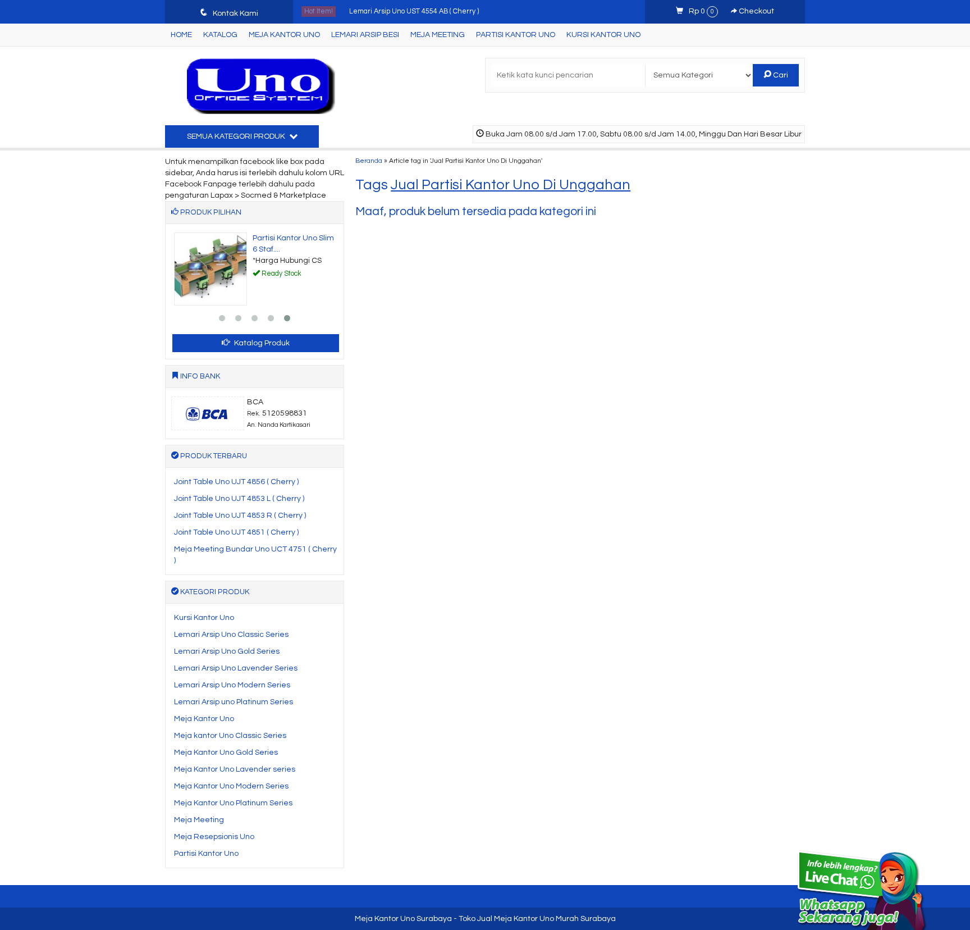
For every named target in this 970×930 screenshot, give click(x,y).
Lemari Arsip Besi (365, 35)
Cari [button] (779, 75)
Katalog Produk (261, 343)
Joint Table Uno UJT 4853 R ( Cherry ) (240, 515)
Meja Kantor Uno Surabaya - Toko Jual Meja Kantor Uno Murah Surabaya (485, 919)
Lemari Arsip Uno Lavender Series (236, 668)
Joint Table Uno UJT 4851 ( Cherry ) (236, 532)
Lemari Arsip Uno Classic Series (231, 635)
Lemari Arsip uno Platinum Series (233, 702)
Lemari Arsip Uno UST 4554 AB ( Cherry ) (414, 11)
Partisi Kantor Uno (515, 35)
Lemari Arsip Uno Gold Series (227, 651)
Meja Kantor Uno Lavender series (234, 769)
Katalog (220, 35)
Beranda (368, 160)
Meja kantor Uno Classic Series (230, 736)
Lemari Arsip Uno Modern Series (232, 685)
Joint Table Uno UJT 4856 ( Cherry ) (236, 482)
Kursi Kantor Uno (603, 35)
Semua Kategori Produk (237, 136)
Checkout (755, 11)
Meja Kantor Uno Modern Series (231, 786)
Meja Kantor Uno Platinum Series (233, 803)
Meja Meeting (437, 35)
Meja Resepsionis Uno (214, 837)
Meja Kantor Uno (284, 35)
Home (181, 35)
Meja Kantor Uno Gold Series (226, 752)
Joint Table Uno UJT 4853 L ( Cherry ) (239, 499)
